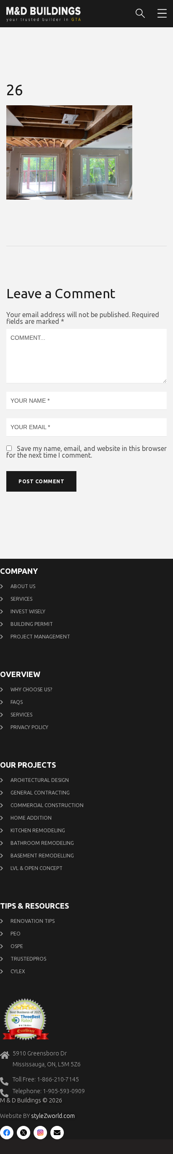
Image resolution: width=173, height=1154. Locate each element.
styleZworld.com (53, 1115)
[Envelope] (57, 1132)
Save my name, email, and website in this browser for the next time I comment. (86, 452)
